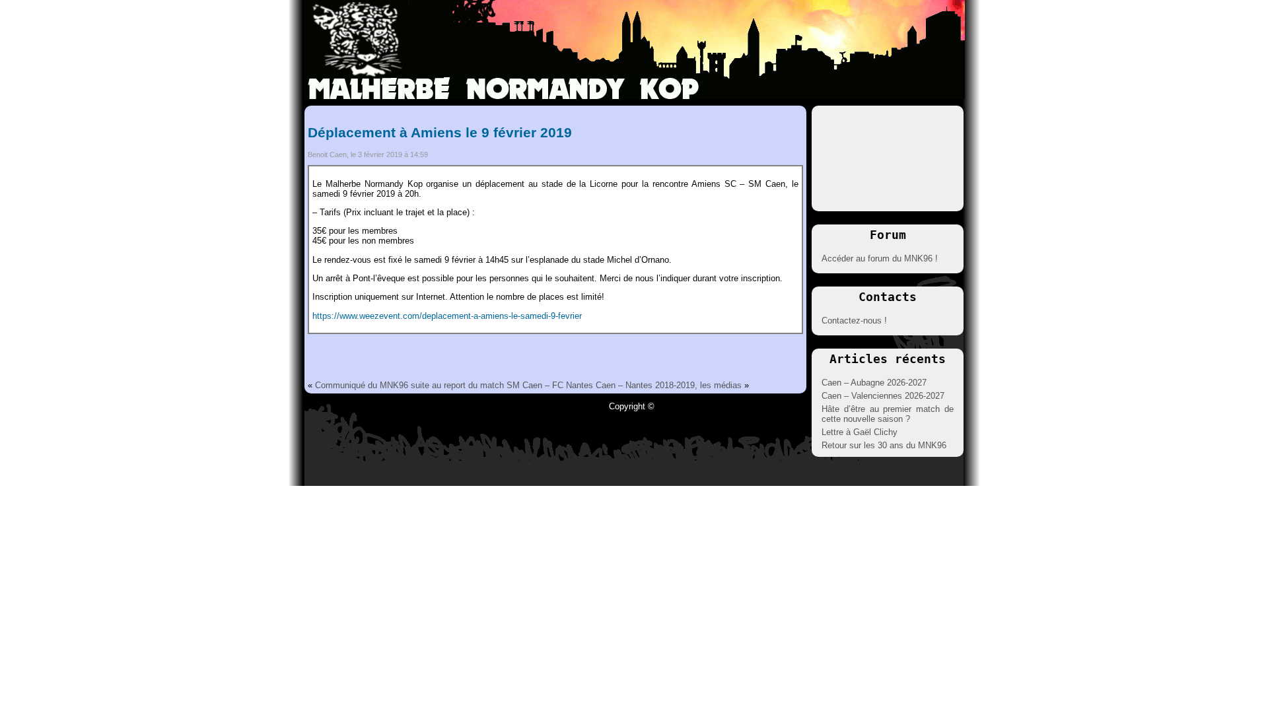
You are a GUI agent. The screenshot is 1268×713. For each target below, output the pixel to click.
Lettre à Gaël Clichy (860, 432)
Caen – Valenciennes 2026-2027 (883, 396)
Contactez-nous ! (854, 320)
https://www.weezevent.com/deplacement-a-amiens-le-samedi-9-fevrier (447, 316)
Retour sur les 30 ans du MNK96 (884, 445)
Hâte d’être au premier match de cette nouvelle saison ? (888, 414)
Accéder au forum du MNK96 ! (880, 258)
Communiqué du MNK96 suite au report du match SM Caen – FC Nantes (454, 385)
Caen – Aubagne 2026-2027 (874, 383)
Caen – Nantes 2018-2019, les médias (669, 385)
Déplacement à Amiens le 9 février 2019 (440, 132)
